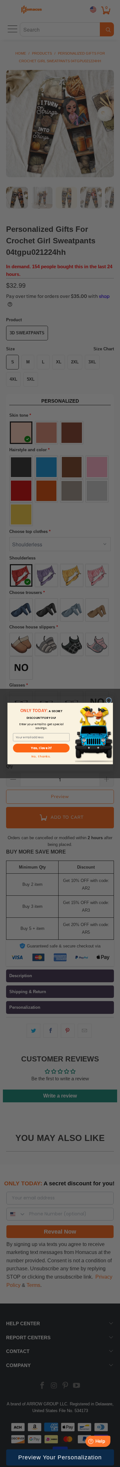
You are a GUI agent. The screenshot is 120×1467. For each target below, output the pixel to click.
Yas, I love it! (41, 748)
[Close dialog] (108, 700)
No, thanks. (41, 757)
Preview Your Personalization (60, 1457)
